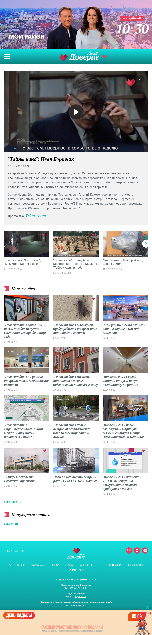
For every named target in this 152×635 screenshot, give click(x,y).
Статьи (69, 565)
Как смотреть (88, 565)
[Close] (147, 607)
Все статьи (11, 523)
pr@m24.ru (80, 596)
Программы (38, 565)
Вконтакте (129, 550)
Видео (55, 565)
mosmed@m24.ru (80, 604)
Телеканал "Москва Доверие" (79, 56)
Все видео (10, 502)
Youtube (145, 550)
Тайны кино (35, 215)
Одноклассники (137, 550)
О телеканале (17, 565)
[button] (146, 244)
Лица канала (135, 565)
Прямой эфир (76, 570)
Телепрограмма (111, 565)
